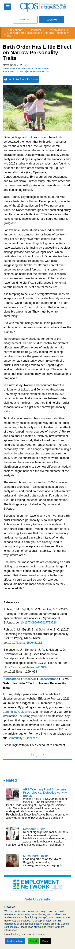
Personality (42, 68)
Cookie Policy (46, 927)
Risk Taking (34, 71)
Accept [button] (33, 941)
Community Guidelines (17, 711)
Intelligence (25, 68)
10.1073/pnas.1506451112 (25, 642)
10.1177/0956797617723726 (38, 622)
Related (10, 780)
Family (13, 68)
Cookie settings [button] (15, 941)
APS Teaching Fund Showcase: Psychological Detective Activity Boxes (45, 792)
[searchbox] (25, 19)
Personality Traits (14, 71)
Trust (45, 71)
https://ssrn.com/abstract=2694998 (26, 667)
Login (50, 19)
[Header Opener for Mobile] (7, 7)
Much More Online (36, 856)
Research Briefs (34, 829)
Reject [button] (45, 941)
